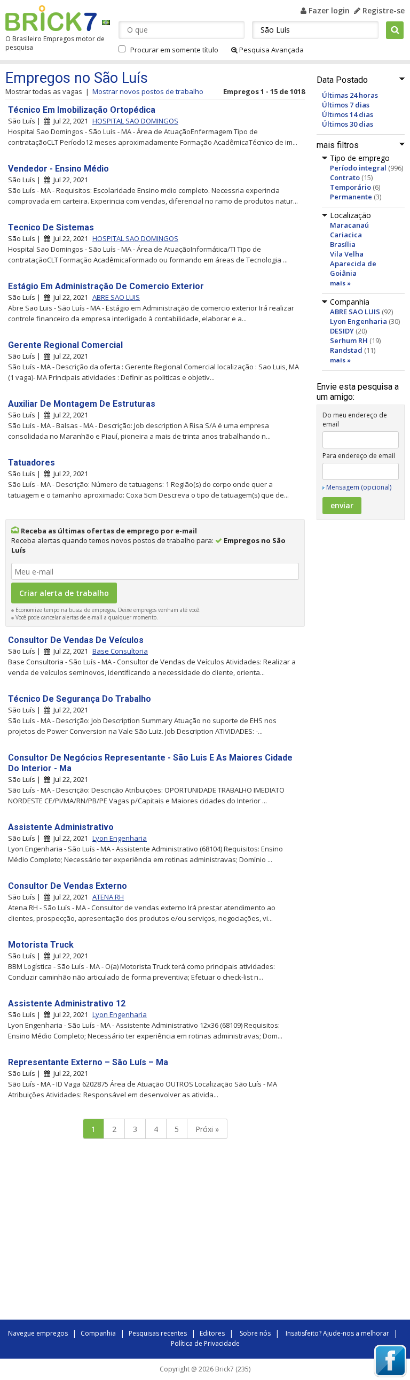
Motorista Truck (41, 945)
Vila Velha (347, 254)
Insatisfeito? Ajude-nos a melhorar (337, 1333)
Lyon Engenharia (358, 321)
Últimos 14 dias (347, 114)
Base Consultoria (120, 651)
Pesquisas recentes (158, 1333)
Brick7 (51, 18)
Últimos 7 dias (345, 105)
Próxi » (207, 1129)
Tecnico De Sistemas (51, 227)
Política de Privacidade (205, 1343)
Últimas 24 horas (350, 95)
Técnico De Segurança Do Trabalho (79, 699)
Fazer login (328, 10)
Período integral (358, 168)
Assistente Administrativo (61, 827)
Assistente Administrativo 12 (66, 1003)
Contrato (345, 177)
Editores (212, 1333)
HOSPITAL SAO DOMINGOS (135, 121)
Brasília (343, 244)
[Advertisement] (154, 1232)
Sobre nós (255, 1333)
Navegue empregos (38, 1333)
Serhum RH (349, 340)
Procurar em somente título (174, 50)
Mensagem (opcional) (358, 487)
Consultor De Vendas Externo (67, 886)
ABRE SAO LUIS (355, 311)
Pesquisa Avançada (271, 50)
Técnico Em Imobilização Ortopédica (81, 110)
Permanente (351, 196)
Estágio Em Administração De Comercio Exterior (106, 286)
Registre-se (382, 10)
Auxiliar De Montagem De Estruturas (81, 404)
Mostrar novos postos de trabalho (147, 91)
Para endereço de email (358, 455)
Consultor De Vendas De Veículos (76, 640)
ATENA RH (108, 897)
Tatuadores (31, 463)
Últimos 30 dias (347, 124)
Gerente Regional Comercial (65, 345)
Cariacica (346, 234)
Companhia (98, 1333)
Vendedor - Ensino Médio (58, 169)
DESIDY (342, 331)
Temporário (350, 187)
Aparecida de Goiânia (353, 268)
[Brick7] (106, 22)
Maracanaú (349, 225)
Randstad (346, 350)
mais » (340, 283)
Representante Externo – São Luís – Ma (88, 1062)
